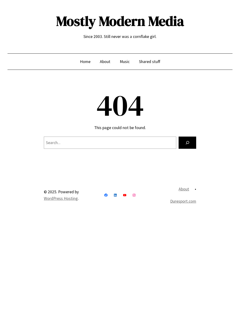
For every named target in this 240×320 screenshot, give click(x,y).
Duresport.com (183, 201)
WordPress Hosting (61, 198)
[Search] (187, 143)
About (184, 189)
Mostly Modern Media (120, 21)
